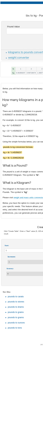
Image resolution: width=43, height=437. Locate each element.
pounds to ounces (16, 322)
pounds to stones (16, 301)
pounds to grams (16, 317)
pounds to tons (15, 328)
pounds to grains (16, 312)
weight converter (18, 57)
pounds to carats (16, 296)
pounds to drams (16, 307)
